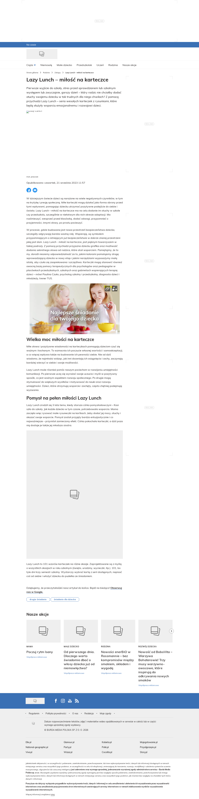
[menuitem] (31, 65)
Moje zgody (105, 713)
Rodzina (46, 72)
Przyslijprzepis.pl (148, 747)
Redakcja (89, 713)
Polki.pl (105, 747)
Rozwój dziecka (147, 646)
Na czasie (31, 44)
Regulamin (34, 713)
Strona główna (32, 72)
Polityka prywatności (56, 713)
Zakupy (58, 72)
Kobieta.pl (107, 742)
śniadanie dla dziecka (65, 599)
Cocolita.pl (107, 752)
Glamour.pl (69, 742)
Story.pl (143, 752)
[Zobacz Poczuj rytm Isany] (43, 631)
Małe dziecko (71, 646)
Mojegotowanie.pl (148, 742)
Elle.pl (28, 742)
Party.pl (67, 747)
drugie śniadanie (38, 599)
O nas (75, 713)
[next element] (171, 654)
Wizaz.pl (68, 752)
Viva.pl (29, 752)
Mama (29, 646)
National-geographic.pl (37, 747)
